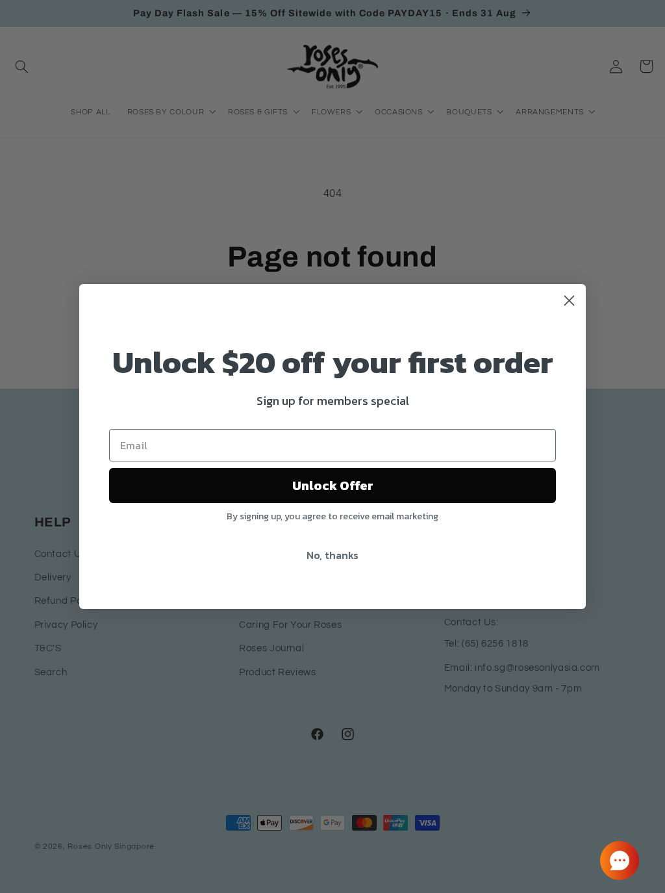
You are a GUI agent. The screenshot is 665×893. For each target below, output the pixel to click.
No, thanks (332, 555)
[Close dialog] (569, 300)
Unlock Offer (332, 485)
